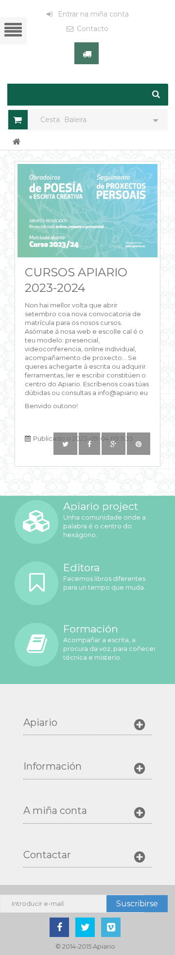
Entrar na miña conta (92, 14)
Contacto (92, 28)
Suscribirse (137, 903)
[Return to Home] (16, 141)
